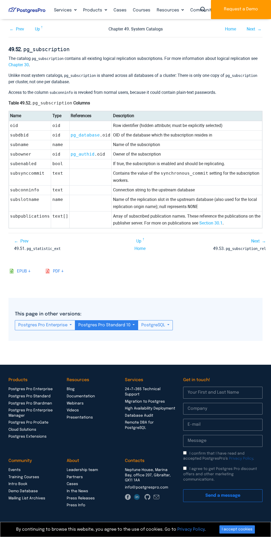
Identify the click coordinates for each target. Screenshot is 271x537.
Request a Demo (241, 9)
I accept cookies (237, 529)
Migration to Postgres (145, 401)
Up (37, 29)
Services (63, 10)
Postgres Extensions (27, 436)
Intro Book (17, 484)
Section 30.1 (211, 223)
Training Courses (23, 477)
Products (93, 10)
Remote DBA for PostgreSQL (139, 425)
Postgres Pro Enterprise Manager (30, 412)
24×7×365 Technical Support (142, 391)
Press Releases (81, 498)
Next (251, 29)
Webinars (75, 403)
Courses (141, 10)
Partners (75, 477)
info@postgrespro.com (146, 487)
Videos (73, 410)
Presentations (80, 417)
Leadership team (82, 470)
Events (14, 470)
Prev (20, 29)
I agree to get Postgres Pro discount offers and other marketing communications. (220, 474)
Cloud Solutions (22, 430)
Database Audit (139, 415)
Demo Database (23, 491)
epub (22, 271)
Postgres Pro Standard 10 (105, 325)
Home (230, 29)
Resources (168, 10)
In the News (77, 491)
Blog (71, 389)
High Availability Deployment (150, 408)
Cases (120, 10)
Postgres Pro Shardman (30, 403)
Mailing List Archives (26, 498)
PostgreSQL (153, 325)
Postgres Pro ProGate (28, 422)
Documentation (81, 396)
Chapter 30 (18, 64)
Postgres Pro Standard (29, 396)
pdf (56, 271)
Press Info (76, 505)
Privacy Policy (241, 458)
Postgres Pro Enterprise (43, 325)
